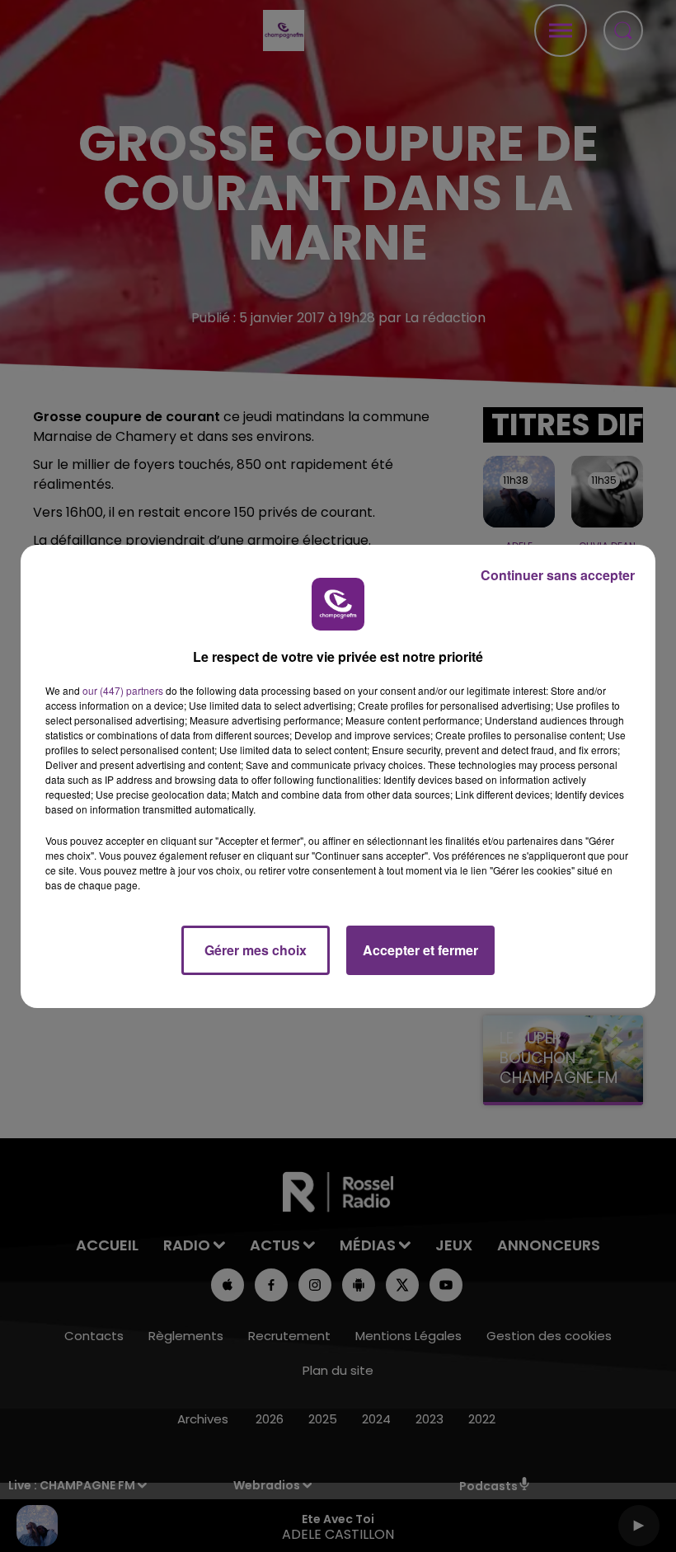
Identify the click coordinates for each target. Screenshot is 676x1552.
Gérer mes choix (255, 949)
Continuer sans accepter (558, 574)
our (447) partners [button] (122, 690)
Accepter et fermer (420, 949)
